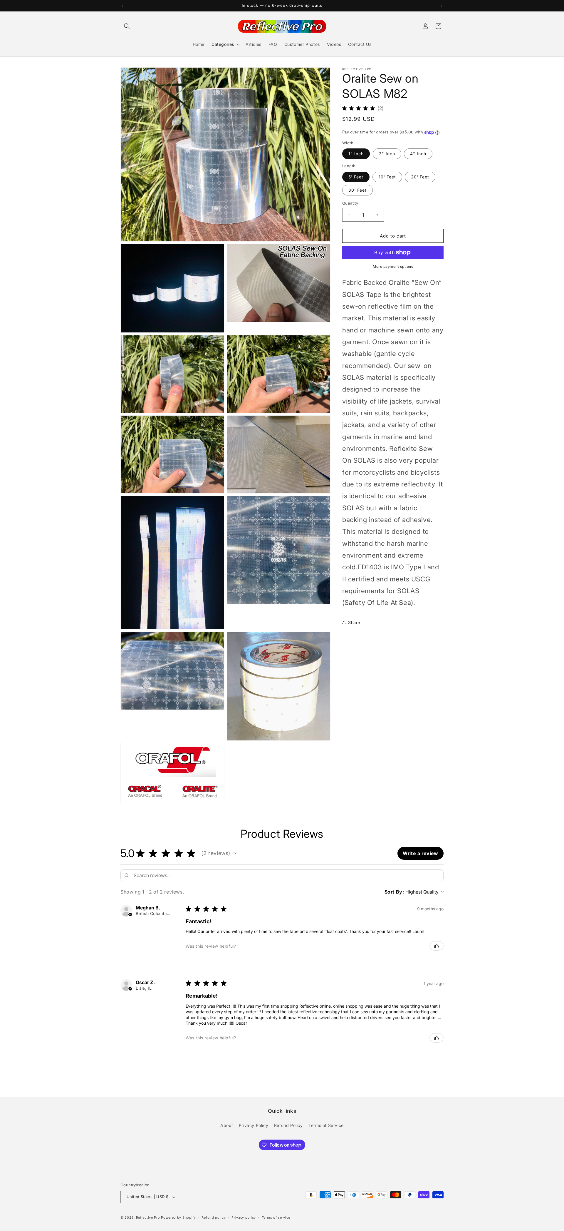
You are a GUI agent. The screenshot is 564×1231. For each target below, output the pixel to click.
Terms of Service (326, 1125)
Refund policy (214, 1217)
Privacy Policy (253, 1125)
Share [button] (354, 622)
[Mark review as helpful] (436, 946)
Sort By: (394, 892)
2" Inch (387, 153)
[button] (126, 26)
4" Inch (418, 153)
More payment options (393, 266)
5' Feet (355, 176)
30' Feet (357, 190)
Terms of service (276, 1217)
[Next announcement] (441, 5)
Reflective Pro (148, 1217)
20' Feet (420, 176)
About (226, 1125)
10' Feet (387, 176)
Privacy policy (243, 1217)
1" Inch (356, 153)
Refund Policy (288, 1125)
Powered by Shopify (178, 1217)
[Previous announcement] (122, 5)
